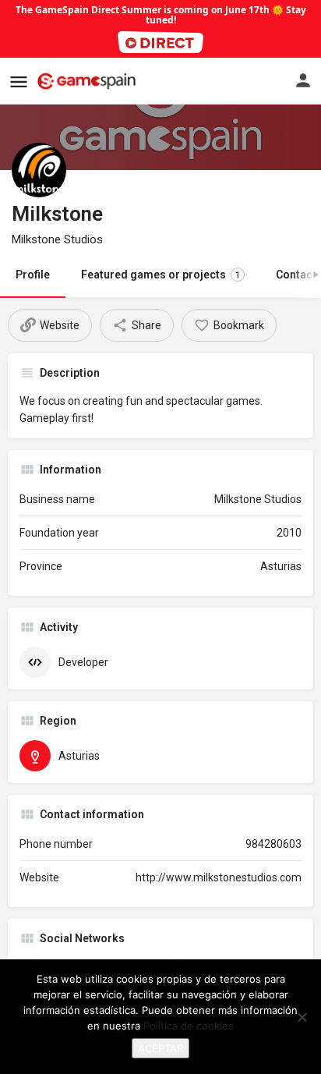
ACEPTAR (160, 1048)
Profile (33, 274)
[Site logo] (88, 81)
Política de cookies (188, 1025)
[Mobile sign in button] (303, 80)
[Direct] (160, 42)
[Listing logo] (39, 170)
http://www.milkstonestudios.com (219, 877)
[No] (301, 1017)
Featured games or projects (160, 274)
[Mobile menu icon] (19, 81)
